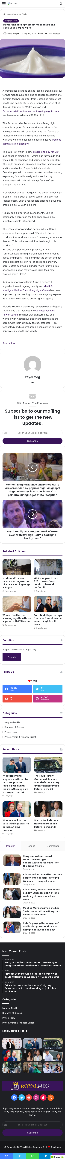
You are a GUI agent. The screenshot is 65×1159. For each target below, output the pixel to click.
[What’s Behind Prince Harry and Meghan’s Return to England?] (48, 809)
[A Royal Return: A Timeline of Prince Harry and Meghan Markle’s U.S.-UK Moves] (32, 1067)
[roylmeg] (13, 3)
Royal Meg (12, 33)
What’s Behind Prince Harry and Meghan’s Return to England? (46, 824)
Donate (12, 657)
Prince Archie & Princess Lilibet (20, 737)
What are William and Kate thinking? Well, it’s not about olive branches (16, 825)
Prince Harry (10, 732)
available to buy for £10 (46, 151)
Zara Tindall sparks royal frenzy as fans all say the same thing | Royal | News (48, 620)
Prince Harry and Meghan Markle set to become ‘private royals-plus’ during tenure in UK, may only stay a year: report (15, 784)
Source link (9, 343)
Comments (53, 845)
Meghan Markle (12, 722)
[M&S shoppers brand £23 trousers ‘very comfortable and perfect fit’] (48, 567)
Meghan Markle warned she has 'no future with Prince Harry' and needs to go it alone (41, 911)
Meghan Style (20, 14)
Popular (10, 845)
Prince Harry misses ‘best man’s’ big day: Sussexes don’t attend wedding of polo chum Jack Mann (41, 894)
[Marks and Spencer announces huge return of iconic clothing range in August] (17, 567)
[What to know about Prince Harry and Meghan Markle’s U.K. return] (53, 1067)
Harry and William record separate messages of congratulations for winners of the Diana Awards (41, 861)
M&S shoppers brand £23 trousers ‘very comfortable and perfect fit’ (46, 583)
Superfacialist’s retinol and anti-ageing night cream (31, 111)
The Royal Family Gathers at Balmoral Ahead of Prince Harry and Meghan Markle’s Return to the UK (46, 782)
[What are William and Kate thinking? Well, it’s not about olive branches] (17, 809)
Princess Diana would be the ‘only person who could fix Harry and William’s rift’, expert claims (42, 878)
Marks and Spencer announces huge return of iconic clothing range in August (16, 583)
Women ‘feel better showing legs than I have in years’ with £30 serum (17, 618)
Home (8, 14)
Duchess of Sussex (14, 727)
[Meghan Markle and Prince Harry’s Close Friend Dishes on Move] (53, 1055)
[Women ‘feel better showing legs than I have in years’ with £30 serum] (17, 604)
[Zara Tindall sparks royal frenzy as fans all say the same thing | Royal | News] (48, 604)
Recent (31, 845)
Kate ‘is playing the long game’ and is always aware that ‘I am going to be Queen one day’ (41, 926)
